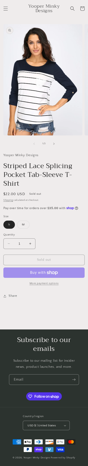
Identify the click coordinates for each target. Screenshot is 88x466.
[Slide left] (34, 144)
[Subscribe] (74, 379)
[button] (6, 9)
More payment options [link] (44, 283)
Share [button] (13, 296)
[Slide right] (54, 144)
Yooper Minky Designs (36, 457)
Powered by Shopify (63, 457)
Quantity (9, 234)
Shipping (8, 200)
